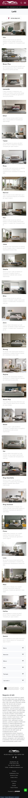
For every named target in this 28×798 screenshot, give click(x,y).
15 (22, 688)
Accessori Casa (14, 775)
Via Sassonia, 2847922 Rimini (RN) (14, 762)
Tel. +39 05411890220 (14, 765)
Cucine (14, 771)
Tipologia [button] (5, 674)
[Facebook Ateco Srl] (13, 757)
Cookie (6, 797)
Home (8, 7)
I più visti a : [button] (6, 680)
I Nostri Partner (14, 787)
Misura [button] (5, 661)
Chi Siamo (14, 781)
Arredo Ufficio (14, 777)
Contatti (14, 785)
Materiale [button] (5, 654)
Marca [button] (5, 648)
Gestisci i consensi (14, 797)
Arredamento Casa (14, 7)
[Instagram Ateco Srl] (15, 757)
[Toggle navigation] (25, 3)
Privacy (2, 797)
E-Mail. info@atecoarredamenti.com (14, 767)
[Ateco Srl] (10, 3)
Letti (20, 7)
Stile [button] (4, 667)
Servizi (14, 783)
